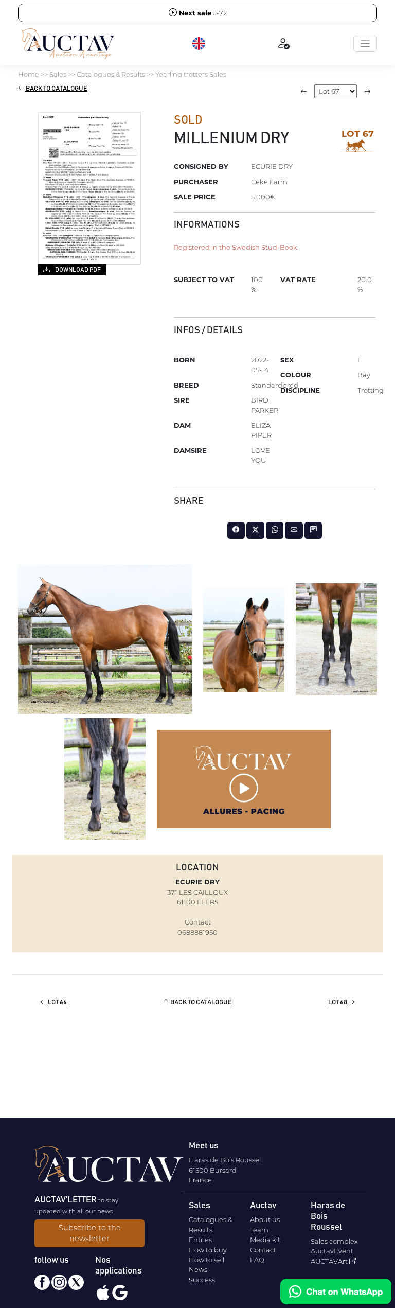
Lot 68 (338, 1002)
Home (28, 74)
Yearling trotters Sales (190, 74)
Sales (57, 74)
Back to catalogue (56, 88)
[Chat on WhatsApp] (335, 1291)
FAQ (257, 1259)
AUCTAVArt (330, 1261)
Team (259, 1230)
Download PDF (77, 270)
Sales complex (334, 1241)
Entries (200, 1239)
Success (202, 1280)
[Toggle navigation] (365, 44)
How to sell (206, 1259)
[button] (199, 43)
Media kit (265, 1239)
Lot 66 (57, 1002)
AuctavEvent (332, 1251)
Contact (263, 1250)
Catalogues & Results (111, 74)
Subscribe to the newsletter (90, 1233)
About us (265, 1219)
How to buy (208, 1250)
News (198, 1269)
